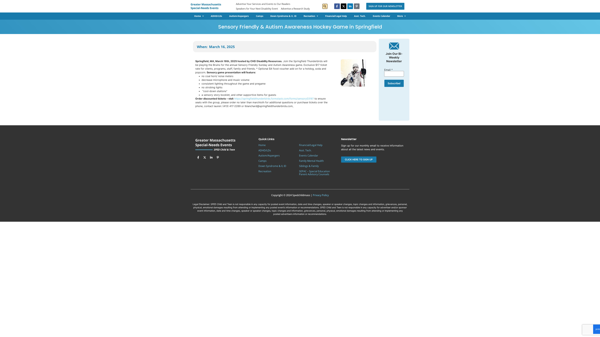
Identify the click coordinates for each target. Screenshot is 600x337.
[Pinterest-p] (357, 6)
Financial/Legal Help (336, 16)
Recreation (309, 16)
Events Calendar (381, 16)
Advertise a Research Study (295, 8)
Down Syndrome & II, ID (283, 16)
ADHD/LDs (216, 16)
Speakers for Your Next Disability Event (257, 8)
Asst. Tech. (360, 16)
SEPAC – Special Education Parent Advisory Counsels (314, 173)
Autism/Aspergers (239, 16)
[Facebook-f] (337, 6)
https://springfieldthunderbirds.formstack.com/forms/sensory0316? (274, 98)
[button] (325, 6)
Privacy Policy (321, 195)
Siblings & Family (309, 166)
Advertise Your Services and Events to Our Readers (263, 3)
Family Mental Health (311, 161)
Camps (259, 16)
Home (197, 16)
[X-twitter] (343, 6)
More (400, 16)
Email (388, 69)
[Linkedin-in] (350, 6)
